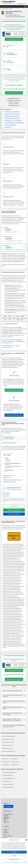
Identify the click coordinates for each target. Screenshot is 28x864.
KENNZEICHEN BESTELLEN (14, 93)
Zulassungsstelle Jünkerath (7, 787)
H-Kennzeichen (18, 339)
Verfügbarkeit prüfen (14, 39)
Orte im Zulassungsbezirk (10, 125)
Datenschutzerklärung (16, 862)
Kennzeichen (6, 8)
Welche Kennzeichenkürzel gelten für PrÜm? (12, 690)
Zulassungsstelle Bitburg (9, 437)
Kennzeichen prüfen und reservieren (12, 111)
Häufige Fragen (8, 127)
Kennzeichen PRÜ (12, 482)
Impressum (24, 862)
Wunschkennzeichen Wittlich (8, 739)
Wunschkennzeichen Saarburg (8, 751)
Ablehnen (14, 855)
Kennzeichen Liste (8, 814)
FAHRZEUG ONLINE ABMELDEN (14, 415)
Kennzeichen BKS (14, 764)
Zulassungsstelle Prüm (9, 438)
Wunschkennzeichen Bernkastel (8, 736)
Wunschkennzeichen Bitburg (8, 742)
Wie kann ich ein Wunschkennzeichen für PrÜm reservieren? (13, 695)
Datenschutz (7, 817)
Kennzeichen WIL (5, 758)
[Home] (1, 8)
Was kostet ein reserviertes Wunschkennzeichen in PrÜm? (13, 701)
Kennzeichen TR (5, 764)
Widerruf (6, 819)
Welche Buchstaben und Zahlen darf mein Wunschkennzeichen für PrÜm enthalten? (12, 719)
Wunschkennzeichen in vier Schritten (12, 114)
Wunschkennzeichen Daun (7, 745)
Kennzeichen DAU (15, 761)
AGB (5, 820)
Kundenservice (8, 806)
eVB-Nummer (20, 205)
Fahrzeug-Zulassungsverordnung (11, 346)
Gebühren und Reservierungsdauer (12, 116)
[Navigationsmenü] (25, 6)
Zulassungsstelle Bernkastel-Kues (9, 772)
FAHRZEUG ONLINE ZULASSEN (14, 390)
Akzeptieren (14, 852)
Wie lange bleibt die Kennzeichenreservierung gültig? (13, 707)
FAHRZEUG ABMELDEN (14, 514)
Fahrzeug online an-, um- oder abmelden (13, 120)
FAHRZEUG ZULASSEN (14, 510)
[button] (26, 840)
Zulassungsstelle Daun (6, 781)
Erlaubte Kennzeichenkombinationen (12, 118)
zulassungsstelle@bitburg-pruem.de (14, 480)
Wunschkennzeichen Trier (7, 748)
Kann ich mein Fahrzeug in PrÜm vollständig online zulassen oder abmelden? (13, 725)
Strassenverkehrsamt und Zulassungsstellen (14, 122)
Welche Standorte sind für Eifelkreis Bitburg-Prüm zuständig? (13, 713)
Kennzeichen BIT (15, 758)
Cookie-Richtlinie (7, 862)
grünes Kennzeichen (7, 342)
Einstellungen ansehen (14, 859)
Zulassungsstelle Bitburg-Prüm (8, 778)
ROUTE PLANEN (14, 506)
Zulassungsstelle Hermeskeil (8, 784)
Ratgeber (6, 816)
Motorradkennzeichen (20, 341)
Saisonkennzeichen (11, 341)
